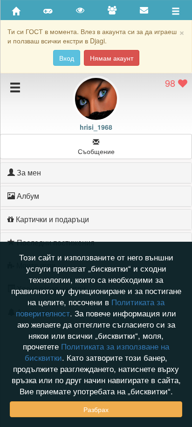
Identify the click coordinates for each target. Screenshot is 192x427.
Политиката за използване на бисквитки (97, 352)
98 (171, 83)
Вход (66, 58)
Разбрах (96, 409)
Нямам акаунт (111, 58)
